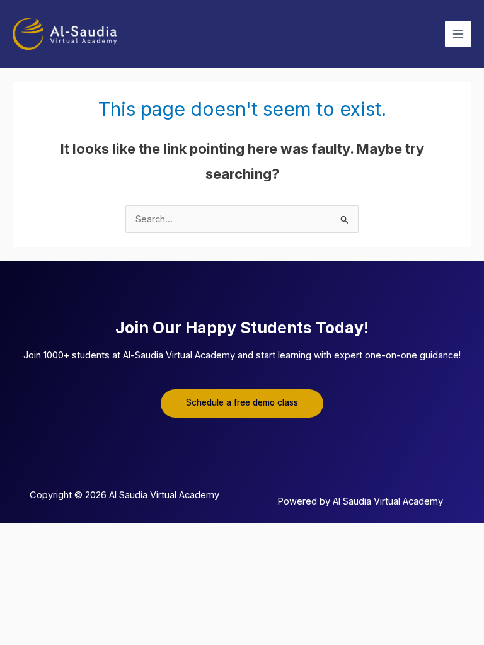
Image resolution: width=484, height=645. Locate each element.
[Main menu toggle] (458, 34)
